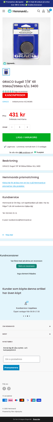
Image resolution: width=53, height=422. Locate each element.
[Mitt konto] (43, 11)
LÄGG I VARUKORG (26, 137)
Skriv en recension (26, 266)
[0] (48, 11)
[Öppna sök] (38, 11)
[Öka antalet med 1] (27, 127)
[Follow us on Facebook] (4, 388)
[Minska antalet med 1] (11, 127)
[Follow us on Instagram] (9, 388)
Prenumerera (11, 367)
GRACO (5, 102)
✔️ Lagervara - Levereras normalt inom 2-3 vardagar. (25, 147)
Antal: (5, 127)
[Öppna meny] (3, 11)
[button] (8, 91)
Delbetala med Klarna (17, 119)
